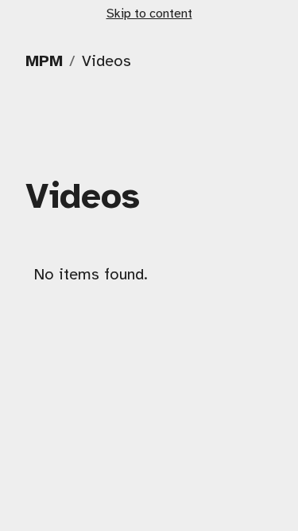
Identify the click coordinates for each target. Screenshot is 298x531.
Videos (106, 62)
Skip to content (149, 14)
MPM (44, 62)
